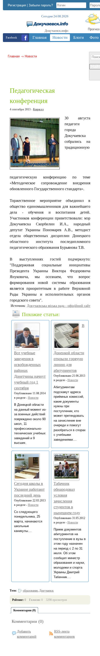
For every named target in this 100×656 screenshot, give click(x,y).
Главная (14, 56)
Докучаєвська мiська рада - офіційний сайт (58, 306)
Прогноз (94, 29)
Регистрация (17, 5)
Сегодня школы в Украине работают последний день (29, 489)
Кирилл (38, 109)
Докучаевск (46, 590)
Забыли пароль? (41, 5)
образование (30, 590)
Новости (31, 56)
